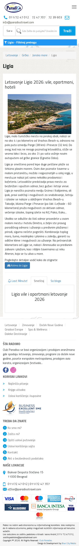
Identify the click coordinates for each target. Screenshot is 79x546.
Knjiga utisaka (16, 390)
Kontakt (13, 452)
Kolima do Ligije (18, 265)
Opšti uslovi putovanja (21, 440)
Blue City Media (69, 543)
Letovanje (12, 55)
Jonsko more (40, 55)
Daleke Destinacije (16, 334)
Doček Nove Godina (51, 325)
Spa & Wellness (37, 329)
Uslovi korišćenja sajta (21, 446)
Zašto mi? (14, 434)
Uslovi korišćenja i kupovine (24, 396)
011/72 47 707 (40, 484)
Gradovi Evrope (14, 329)
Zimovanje (28, 325)
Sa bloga (56, 281)
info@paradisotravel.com (18, 22)
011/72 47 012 (18, 484)
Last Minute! (19, 281)
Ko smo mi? (15, 428)
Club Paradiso (45, 540)
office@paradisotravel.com (24, 489)
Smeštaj (39, 281)
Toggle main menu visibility (74, 6)
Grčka (25, 55)
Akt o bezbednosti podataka (25, 458)
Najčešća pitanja (17, 383)
